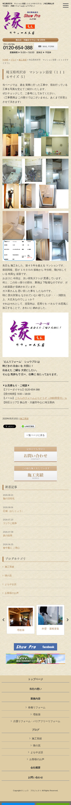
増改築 (36, 714)
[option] (21, 620)
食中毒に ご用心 (11, 546)
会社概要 (35, 767)
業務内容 (35, 698)
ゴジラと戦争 (10, 522)
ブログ (14, 60)
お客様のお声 (12, 593)
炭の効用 (8, 534)
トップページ (35, 679)
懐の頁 (8, 575)
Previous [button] (3, 620)
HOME (5, 60)
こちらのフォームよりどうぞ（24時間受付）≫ (41, 398)
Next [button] (67, 620)
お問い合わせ (35, 777)
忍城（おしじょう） (13, 509)
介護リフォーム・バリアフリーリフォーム (36, 721)
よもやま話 (10, 584)
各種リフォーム (36, 707)
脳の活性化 (9, 497)
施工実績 (23, 60)
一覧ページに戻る (35, 435)
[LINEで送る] (28, 426)
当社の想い (35, 689)
